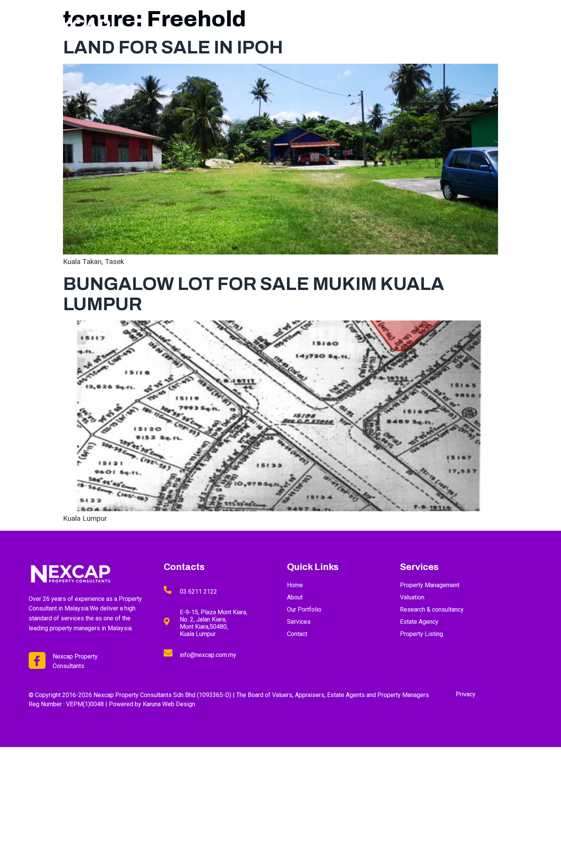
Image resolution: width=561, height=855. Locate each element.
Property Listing (467, 28)
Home (345, 28)
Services (414, 28)
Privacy (466, 694)
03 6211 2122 (198, 591)
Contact (519, 28)
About (378, 28)
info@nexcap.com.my (208, 655)
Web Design (178, 704)
